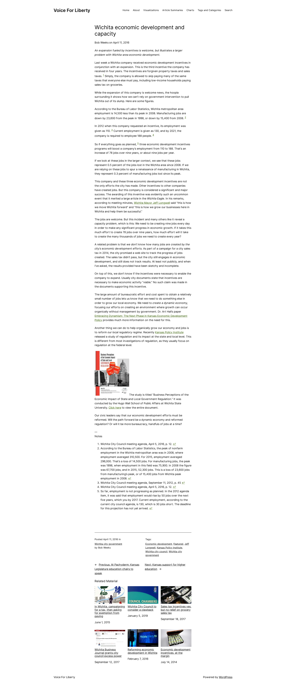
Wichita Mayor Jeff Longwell (152, 202)
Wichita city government (108, 543)
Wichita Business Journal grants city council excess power (108, 653)
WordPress (225, 677)
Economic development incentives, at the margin (176, 653)
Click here (115, 407)
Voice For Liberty (72, 10)
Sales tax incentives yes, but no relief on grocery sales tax (176, 609)
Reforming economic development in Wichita (142, 651)
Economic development (158, 543)
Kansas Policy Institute (169, 332)
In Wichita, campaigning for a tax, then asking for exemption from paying (110, 611)
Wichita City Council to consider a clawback (142, 608)
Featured (178, 543)
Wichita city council (156, 551)
